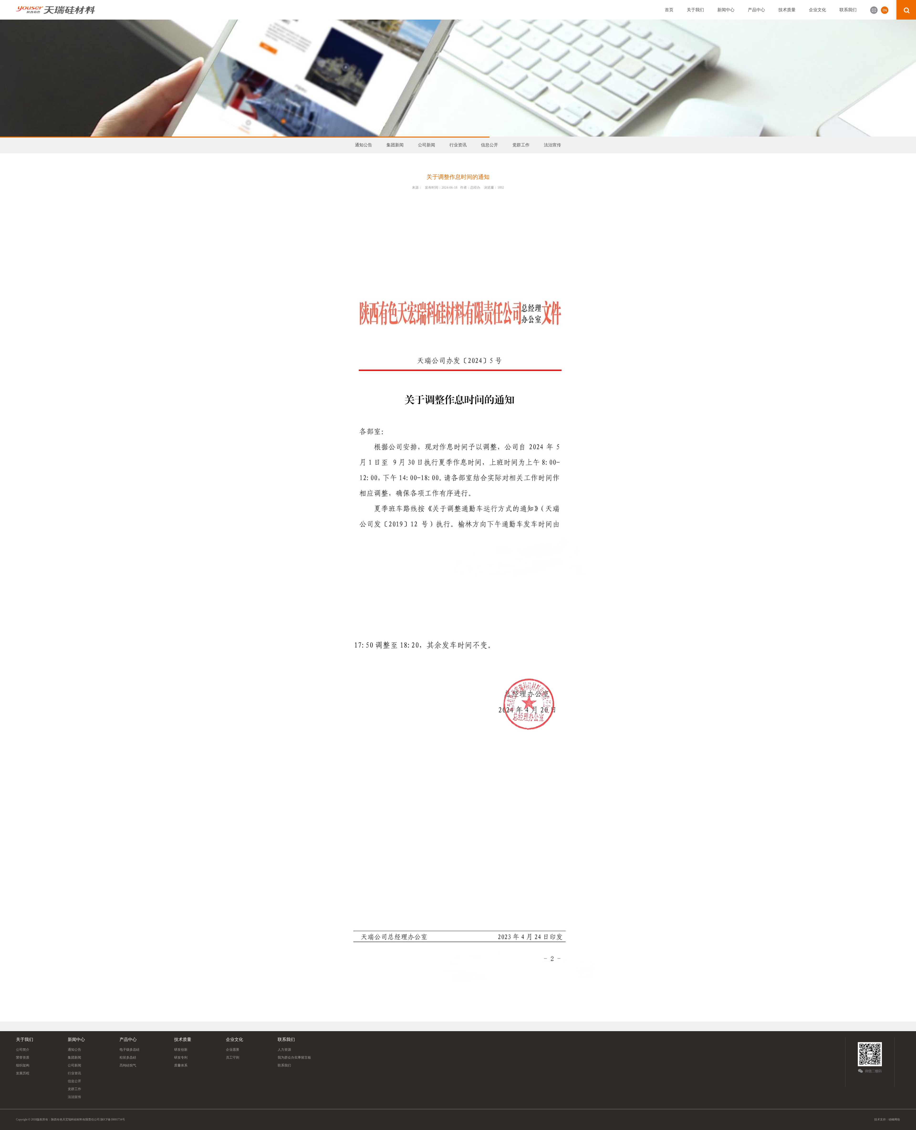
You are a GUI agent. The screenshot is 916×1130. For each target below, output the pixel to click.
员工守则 (232, 1057)
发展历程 (22, 1073)
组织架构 (22, 1065)
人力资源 (284, 1049)
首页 (669, 9)
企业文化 (817, 9)
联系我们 (848, 9)
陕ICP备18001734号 (112, 1119)
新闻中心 (725, 9)
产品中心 (756, 9)
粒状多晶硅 (128, 1057)
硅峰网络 (894, 1119)
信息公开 (489, 145)
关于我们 (695, 9)
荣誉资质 (22, 1057)
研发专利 (180, 1057)
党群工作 (521, 145)
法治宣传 (552, 145)
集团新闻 (395, 145)
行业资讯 (458, 145)
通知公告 (363, 145)
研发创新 (180, 1049)
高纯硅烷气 (128, 1065)
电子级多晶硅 (130, 1049)
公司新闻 (426, 145)
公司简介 (22, 1049)
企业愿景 (232, 1049)
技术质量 (787, 9)
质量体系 (180, 1065)
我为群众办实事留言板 (294, 1057)
